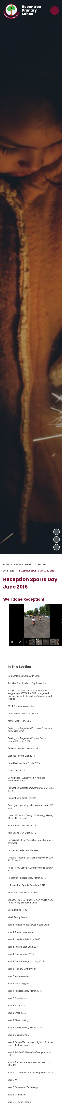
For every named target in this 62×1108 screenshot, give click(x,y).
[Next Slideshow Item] (56, 532)
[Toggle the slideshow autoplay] (56, 547)
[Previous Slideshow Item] (56, 539)
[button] (14, 621)
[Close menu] (54, 10)
